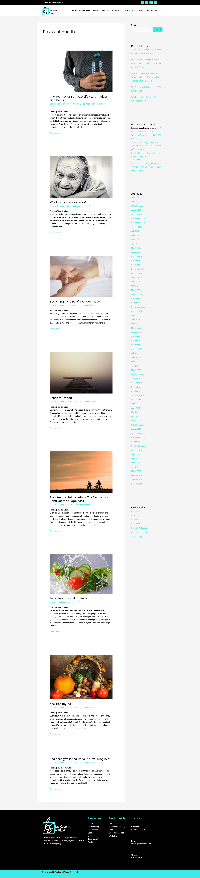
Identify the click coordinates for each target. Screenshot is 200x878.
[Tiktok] (155, 2)
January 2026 (136, 210)
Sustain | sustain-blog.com (142, 142)
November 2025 (138, 218)
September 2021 (138, 395)
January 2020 (136, 479)
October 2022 (136, 341)
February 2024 (137, 294)
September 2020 (138, 446)
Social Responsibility (139, 532)
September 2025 (138, 223)
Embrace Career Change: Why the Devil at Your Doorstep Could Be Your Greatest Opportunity (146, 63)
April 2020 (135, 467)
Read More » (55, 133)
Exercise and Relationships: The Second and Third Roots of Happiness (79, 499)
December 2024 (137, 256)
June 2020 (135, 458)
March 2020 (136, 471)
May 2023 (135, 324)
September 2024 (138, 269)
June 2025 (135, 235)
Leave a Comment (57, 104)
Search (134, 25)
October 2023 (136, 303)
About (95, 10)
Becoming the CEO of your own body (75, 301)
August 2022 (136, 349)
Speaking (115, 10)
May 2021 (135, 412)
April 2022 (135, 366)
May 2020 (135, 463)
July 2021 (135, 404)
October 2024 (136, 265)
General (134, 520)
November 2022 (138, 336)
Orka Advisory (85, 10)
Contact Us (152, 10)
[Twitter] (142, 2)
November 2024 (138, 260)
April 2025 (135, 244)
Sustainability (136, 536)
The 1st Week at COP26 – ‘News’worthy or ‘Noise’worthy (146, 145)
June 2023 (135, 319)
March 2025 (136, 248)
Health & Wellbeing (98, 104)
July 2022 (135, 353)
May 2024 (135, 286)
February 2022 (137, 374)
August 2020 (136, 450)
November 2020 (138, 437)
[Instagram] (146, 2)
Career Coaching (73, 104)
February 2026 (137, 206)
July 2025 (135, 231)
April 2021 (135, 416)
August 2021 (136, 399)
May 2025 (135, 239)
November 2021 (138, 387)
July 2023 (135, 315)
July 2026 (135, 197)
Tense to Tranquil (61, 398)
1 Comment (55, 602)
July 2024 (135, 277)
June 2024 (135, 282)
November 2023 (138, 298)
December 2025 (137, 214)
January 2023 (136, 332)
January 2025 (136, 252)
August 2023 (136, 311)
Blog (141, 10)
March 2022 (136, 370)
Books (105, 10)
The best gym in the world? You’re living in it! (80, 759)
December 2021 (137, 383)
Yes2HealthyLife (60, 704)
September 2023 (138, 307)
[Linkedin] (151, 2)
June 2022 (135, 357)
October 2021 (136, 391)
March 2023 (136, 328)
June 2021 (135, 408)
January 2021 (136, 429)
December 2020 (137, 433)
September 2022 (138, 345)
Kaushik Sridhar (137, 153)
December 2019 (137, 484)
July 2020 (135, 454)
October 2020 (136, 442)
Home (74, 10)
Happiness (85, 104)
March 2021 (136, 421)
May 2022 (135, 362)
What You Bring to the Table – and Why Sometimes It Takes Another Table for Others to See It (145, 77)
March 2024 (136, 290)
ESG (133, 515)
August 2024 (136, 273)
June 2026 (135, 201)
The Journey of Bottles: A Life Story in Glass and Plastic (79, 98)
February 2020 (137, 475)
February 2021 (137, 425)
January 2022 (136, 378)
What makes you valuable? (68, 202)
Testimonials (129, 10)
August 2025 (136, 227)
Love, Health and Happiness (68, 598)
